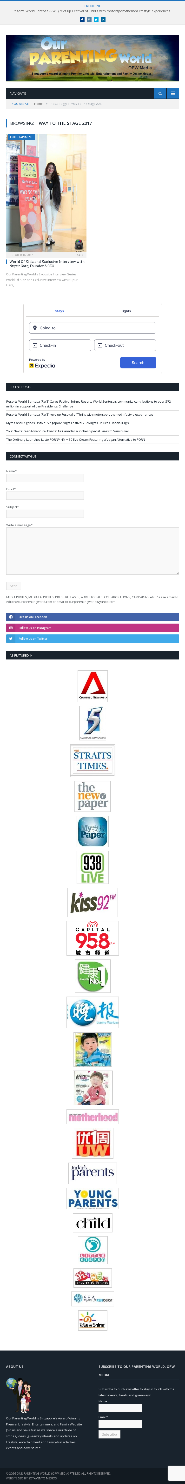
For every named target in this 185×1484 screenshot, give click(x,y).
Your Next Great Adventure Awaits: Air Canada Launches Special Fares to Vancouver (67, 431)
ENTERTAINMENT (21, 137)
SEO (20, 1478)
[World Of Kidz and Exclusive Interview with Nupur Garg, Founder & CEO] (46, 194)
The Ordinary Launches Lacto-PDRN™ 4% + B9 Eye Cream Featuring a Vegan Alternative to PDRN (75, 439)
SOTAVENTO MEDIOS (42, 1478)
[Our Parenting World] (92, 57)
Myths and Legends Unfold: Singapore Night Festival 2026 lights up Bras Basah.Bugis (67, 423)
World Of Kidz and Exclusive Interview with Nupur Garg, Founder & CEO (47, 263)
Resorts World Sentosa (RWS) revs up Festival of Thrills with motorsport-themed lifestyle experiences (91, 11)
